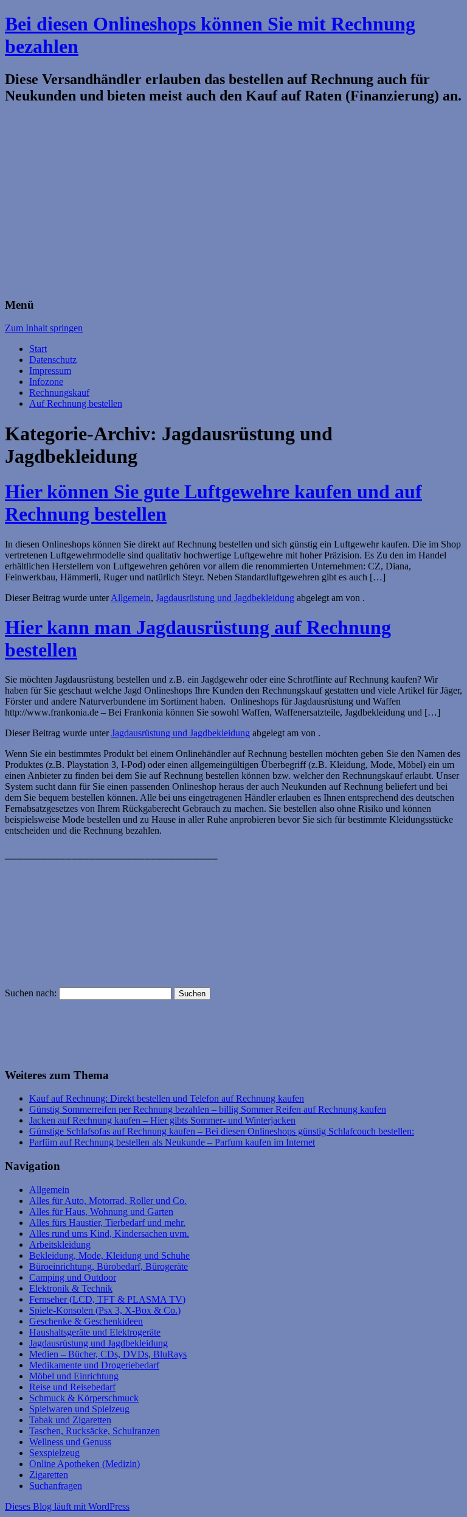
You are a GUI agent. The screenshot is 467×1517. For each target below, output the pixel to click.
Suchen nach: (31, 993)
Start (38, 348)
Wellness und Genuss (70, 1442)
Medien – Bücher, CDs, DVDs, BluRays (108, 1354)
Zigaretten (48, 1474)
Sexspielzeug (54, 1453)
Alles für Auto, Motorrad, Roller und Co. (108, 1200)
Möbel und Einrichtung (74, 1376)
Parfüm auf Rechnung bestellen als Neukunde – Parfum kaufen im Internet (172, 1142)
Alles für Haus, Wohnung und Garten (101, 1211)
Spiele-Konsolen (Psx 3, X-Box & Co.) (105, 1310)
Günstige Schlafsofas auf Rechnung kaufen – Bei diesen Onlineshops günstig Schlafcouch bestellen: (221, 1131)
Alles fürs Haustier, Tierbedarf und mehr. (107, 1222)
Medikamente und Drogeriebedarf (94, 1365)
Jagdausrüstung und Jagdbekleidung (225, 598)
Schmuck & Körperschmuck (84, 1398)
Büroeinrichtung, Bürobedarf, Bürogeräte (108, 1266)
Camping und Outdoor (72, 1277)
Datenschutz (53, 359)
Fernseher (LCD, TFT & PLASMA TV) (107, 1299)
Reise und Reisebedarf (72, 1387)
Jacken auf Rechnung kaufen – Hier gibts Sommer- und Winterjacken (162, 1120)
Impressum (50, 370)
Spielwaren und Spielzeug (79, 1409)
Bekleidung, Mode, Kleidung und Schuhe (109, 1255)
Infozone (46, 381)
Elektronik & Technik (70, 1288)
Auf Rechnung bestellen (75, 403)
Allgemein (131, 598)
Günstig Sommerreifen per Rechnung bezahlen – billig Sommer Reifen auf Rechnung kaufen (207, 1109)
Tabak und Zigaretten (70, 1420)
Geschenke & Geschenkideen (86, 1321)
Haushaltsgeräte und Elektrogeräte (95, 1332)
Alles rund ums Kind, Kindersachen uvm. (109, 1233)
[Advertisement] (233, 201)
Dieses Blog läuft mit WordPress (67, 1506)
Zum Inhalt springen (44, 328)
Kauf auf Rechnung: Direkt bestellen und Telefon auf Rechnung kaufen (166, 1098)
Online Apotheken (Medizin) (84, 1464)
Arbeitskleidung (60, 1244)
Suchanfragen (55, 1485)
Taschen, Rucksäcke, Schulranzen (94, 1431)
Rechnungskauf (59, 392)
